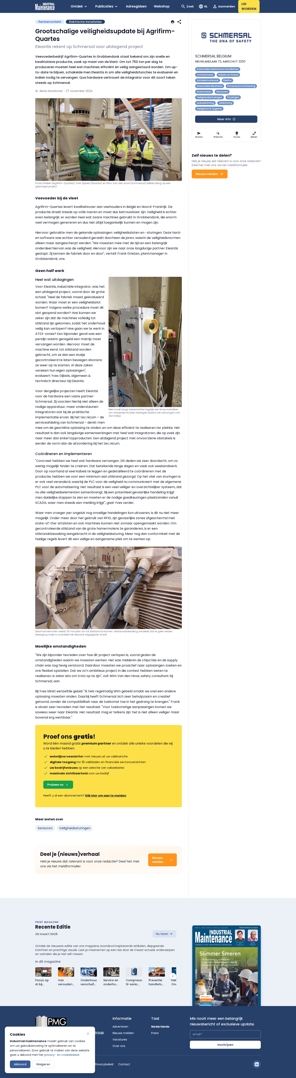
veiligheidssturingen (74, 828)
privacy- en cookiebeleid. (62, 1055)
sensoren (45, 828)
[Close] (88, 1034)
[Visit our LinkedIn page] (257, 1064)
